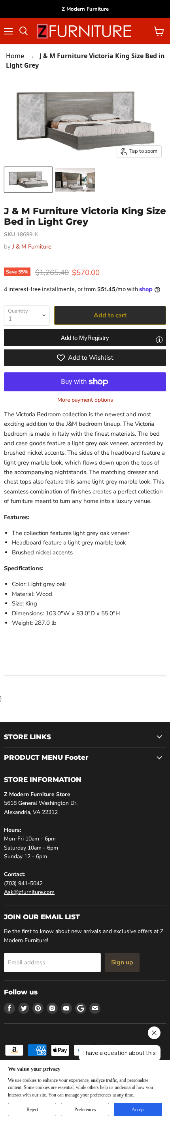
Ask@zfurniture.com (29, 892)
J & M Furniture (31, 246)
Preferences (85, 1109)
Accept (138, 1109)
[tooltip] (159, 339)
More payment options (85, 400)
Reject (32, 1109)
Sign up (122, 962)
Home (15, 55)
